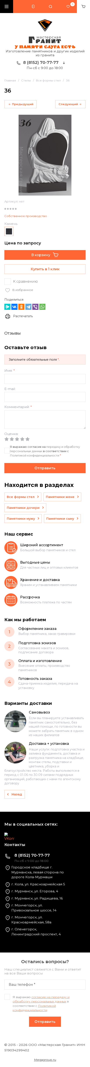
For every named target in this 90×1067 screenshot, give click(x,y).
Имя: (9, 371)
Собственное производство (25, 216)
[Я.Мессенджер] (7, 307)
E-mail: (10, 389)
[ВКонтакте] (14, 307)
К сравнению (25, 281)
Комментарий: (18, 407)
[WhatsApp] (42, 307)
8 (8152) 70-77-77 (41, 62)
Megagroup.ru (45, 1060)
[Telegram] (28, 307)
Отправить (45, 468)
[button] (6, 6)
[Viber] (35, 307)
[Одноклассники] (21, 307)
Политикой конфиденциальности (34, 455)
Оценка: (11, 434)
